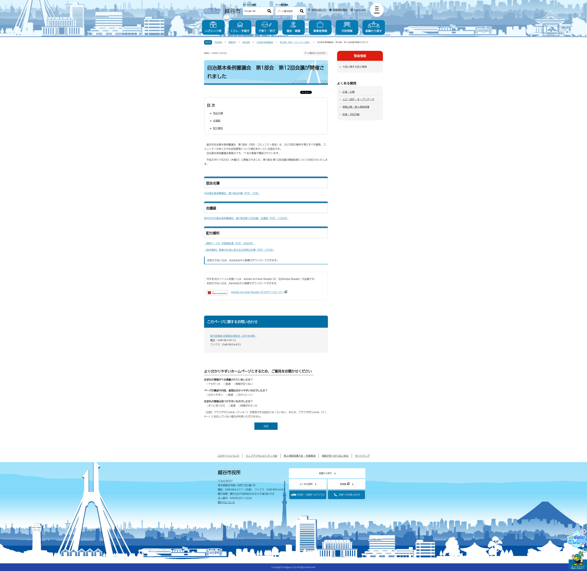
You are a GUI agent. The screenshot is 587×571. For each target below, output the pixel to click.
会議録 (216, 120)
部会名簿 (218, 113)
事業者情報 (320, 31)
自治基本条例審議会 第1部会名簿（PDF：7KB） (232, 193)
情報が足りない (244, 384)
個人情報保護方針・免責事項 (300, 456)
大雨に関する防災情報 (354, 67)
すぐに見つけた (216, 405)
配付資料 (218, 128)
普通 (228, 384)
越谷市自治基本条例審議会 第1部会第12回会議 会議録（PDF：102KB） (246, 218)
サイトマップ (362, 456)
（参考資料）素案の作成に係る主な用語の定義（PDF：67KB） (239, 250)
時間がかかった (249, 405)
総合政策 (246, 42)
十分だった (214, 384)
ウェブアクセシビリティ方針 (261, 456)
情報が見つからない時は (335, 456)
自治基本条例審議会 (265, 42)
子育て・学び (266, 31)
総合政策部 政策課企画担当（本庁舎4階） (233, 336)
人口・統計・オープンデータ (358, 99)
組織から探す (373, 31)
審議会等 (232, 42)
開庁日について (226, 502)
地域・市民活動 (351, 114)
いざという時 (213, 31)
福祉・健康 (293, 31)
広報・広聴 (348, 92)
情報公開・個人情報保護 (355, 107)
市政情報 (347, 31)
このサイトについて (228, 456)
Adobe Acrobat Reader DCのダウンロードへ (257, 292)
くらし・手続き (240, 31)
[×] (578, 560)
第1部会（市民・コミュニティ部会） (295, 42)
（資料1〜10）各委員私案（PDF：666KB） (229, 243)
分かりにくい (245, 395)
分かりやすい (215, 395)
